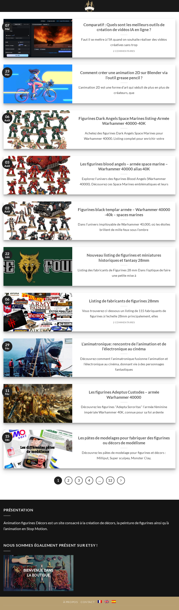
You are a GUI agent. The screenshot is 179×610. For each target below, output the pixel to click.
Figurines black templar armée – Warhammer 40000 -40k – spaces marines (124, 212)
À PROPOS (70, 602)
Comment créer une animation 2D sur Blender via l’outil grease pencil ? (124, 75)
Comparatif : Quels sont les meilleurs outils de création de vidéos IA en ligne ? (124, 27)
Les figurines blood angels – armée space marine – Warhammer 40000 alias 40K (124, 167)
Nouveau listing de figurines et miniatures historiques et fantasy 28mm (124, 258)
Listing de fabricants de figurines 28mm (124, 301)
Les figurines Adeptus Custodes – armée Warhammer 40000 (124, 395)
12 (110, 480)
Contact (88, 602)
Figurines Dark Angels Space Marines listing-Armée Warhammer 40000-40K (124, 121)
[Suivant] (121, 480)
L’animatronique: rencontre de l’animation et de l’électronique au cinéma (124, 347)
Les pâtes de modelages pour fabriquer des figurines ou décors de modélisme (124, 440)
